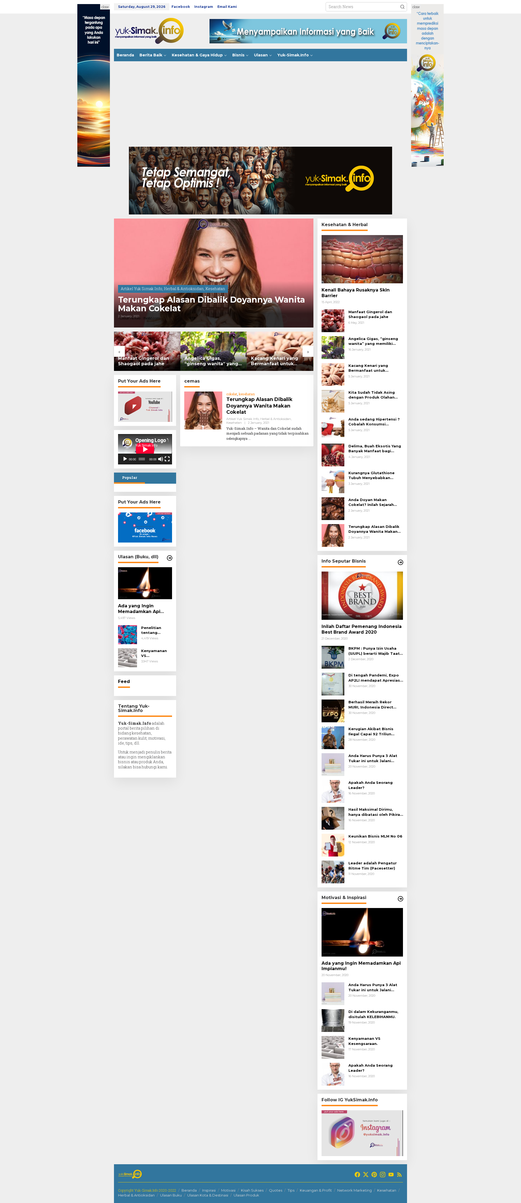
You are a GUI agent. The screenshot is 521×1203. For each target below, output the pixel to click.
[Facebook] (357, 1174)
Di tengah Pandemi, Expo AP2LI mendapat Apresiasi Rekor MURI (374, 677)
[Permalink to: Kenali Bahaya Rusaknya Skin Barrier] (362, 259)
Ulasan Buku (171, 1195)
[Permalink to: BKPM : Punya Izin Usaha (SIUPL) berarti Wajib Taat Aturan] (333, 656)
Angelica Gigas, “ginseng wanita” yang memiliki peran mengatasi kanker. (211, 361)
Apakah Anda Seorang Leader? (370, 785)
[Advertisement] (260, 106)
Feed (124, 681)
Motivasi (228, 1190)
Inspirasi (209, 1190)
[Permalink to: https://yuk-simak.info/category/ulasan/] (169, 558)
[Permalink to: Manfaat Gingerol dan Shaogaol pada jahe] (147, 351)
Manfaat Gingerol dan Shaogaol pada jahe (143, 361)
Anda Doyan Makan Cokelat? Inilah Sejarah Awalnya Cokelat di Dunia (373, 502)
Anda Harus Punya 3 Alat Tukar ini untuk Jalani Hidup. (372, 758)
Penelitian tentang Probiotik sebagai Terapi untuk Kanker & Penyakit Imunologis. (156, 630)
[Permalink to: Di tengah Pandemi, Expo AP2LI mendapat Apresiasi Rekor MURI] (333, 683)
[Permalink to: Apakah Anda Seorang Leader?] (333, 791)
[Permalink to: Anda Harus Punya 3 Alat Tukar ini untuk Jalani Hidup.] (333, 764)
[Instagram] (382, 1174)
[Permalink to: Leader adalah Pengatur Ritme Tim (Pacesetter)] (333, 871)
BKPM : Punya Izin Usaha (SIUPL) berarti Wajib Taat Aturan (374, 651)
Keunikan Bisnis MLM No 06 (375, 836)
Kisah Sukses (252, 1190)
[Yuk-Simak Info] (154, 30)
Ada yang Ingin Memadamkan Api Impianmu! (139, 609)
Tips (291, 1190)
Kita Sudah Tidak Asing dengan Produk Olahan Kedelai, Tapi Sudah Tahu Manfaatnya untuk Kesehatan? (373, 395)
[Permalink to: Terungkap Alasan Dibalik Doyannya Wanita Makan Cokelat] (213, 273)
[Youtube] (391, 1174)
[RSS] (399, 1174)
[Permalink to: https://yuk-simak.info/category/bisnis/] (400, 562)
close (105, 7)
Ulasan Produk (246, 1195)
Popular (129, 477)
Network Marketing (354, 1190)
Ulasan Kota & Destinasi (207, 1195)
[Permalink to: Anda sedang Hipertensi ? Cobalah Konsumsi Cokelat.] (333, 427)
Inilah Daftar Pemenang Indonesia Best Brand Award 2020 (362, 629)
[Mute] (160, 459)
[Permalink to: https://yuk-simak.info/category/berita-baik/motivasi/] (400, 899)
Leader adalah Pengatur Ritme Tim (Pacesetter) (372, 865)
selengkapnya (236, 438)
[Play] (125, 459)
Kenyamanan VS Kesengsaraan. (155, 653)
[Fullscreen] (167, 459)
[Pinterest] (374, 1174)
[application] (145, 449)
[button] (402, 6)
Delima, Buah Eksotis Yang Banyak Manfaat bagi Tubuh (374, 448)
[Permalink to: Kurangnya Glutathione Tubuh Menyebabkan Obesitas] (333, 481)
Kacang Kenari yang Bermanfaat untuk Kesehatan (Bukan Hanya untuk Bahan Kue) (280, 361)
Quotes (275, 1190)
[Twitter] (365, 1174)
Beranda (189, 1190)
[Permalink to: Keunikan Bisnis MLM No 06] (333, 844)
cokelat (231, 394)
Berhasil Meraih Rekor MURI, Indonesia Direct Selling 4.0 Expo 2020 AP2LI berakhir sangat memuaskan (370, 704)
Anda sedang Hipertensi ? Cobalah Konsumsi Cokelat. (374, 421)
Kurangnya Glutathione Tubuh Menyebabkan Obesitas (371, 475)
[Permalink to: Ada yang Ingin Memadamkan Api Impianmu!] (145, 583)
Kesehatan (215, 288)
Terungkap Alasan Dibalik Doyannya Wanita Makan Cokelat (211, 304)
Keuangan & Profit (316, 1190)
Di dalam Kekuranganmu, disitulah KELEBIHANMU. (373, 1014)
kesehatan (247, 394)
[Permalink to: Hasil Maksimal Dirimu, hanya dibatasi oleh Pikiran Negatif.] (333, 817)
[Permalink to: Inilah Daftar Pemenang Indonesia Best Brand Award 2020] (362, 596)
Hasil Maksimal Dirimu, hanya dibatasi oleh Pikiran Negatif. (375, 812)
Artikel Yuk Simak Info (141, 288)
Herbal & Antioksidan (184, 288)
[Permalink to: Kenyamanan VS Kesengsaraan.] (127, 657)
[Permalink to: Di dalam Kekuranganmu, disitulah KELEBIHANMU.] (333, 1020)
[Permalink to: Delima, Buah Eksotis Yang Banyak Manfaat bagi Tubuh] (333, 454)
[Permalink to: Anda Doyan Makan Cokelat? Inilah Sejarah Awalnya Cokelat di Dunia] (333, 508)
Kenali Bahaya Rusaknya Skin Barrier (356, 292)
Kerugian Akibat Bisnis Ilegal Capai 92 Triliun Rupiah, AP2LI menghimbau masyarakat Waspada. (375, 731)
